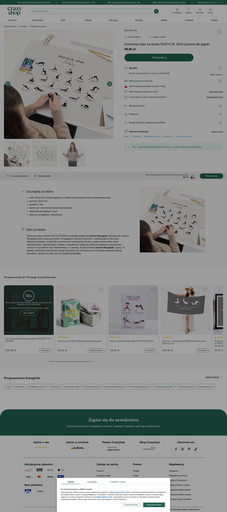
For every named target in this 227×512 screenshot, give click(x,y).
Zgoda (71, 482)
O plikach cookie (117, 482)
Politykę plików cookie (104, 497)
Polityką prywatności (117, 492)
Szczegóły (92, 482)
